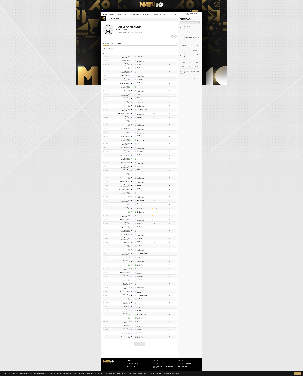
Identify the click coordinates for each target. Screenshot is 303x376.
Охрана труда (131, 366)
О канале (129, 360)
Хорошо (297, 373)
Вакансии (180, 360)
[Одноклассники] (175, 36)
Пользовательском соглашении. (87, 373)
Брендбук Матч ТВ (158, 363)
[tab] (106, 43)
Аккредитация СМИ (132, 363)
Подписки (155, 360)
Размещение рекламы (184, 363)
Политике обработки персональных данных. (63, 373)
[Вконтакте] (172, 36)
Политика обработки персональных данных (163, 366)
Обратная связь (182, 366)
